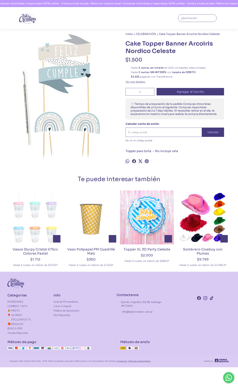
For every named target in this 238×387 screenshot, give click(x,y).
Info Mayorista (62, 315)
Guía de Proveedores (66, 302)
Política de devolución (66, 310)
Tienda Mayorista (17, 333)
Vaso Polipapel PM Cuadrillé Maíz (91, 251)
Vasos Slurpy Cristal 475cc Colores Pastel (35, 251)
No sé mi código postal (139, 140)
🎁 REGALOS (15, 324)
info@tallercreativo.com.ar (137, 312)
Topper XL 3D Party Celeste (146, 249)
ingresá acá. (122, 361)
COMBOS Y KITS (17, 306)
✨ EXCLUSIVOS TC (19, 319)
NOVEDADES (15, 302)
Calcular (213, 132)
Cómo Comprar (62, 306)
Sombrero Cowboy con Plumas (203, 251)
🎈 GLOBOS (14, 315)
